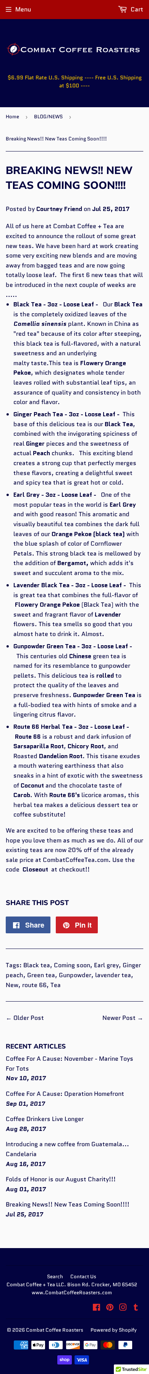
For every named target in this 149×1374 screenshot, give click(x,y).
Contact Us (83, 1276)
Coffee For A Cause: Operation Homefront (65, 1093)
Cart (136, 9)
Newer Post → (122, 1017)
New (12, 985)
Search (55, 1276)
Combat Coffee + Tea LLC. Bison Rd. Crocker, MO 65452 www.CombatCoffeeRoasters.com (71, 1288)
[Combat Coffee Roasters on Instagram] (123, 1308)
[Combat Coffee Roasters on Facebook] (96, 1308)
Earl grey (106, 965)
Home (12, 116)
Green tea (41, 975)
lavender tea (113, 975)
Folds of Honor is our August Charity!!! (61, 1179)
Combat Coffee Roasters (54, 1330)
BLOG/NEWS (48, 116)
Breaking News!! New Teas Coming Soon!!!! (68, 1204)
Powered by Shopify (114, 1330)
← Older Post (25, 1017)
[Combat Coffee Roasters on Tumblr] (135, 1308)
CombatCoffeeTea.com (76, 859)
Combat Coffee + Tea (83, 226)
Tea (55, 985)
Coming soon (72, 965)
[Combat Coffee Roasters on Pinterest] (110, 1308)
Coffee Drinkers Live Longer (45, 1119)
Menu (23, 9)
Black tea (36, 965)
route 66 (34, 985)
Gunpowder (75, 975)
